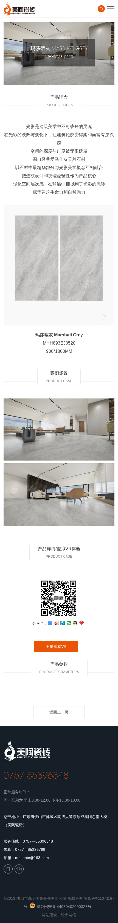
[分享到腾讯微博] (62, 623)
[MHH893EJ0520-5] (74, 260)
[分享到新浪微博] (56, 623)
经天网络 (68, 915)
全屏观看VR (56, 646)
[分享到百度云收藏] (81, 623)
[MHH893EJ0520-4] (30, 259)
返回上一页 (59, 712)
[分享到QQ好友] (75, 623)
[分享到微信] (69, 623)
